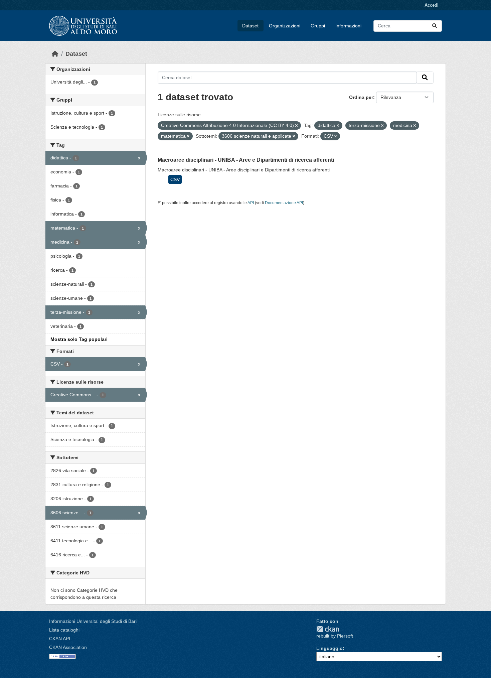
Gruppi (318, 25)
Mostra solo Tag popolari (79, 339)
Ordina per (361, 97)
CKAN (327, 629)
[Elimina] (296, 126)
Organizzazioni (284, 25)
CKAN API (59, 638)
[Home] (55, 53)
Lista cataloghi (64, 630)
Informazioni (348, 25)
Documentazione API (284, 202)
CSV (175, 179)
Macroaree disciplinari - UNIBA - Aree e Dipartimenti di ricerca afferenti (246, 160)
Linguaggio (329, 648)
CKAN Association (68, 647)
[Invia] (434, 26)
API (251, 202)
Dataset (250, 25)
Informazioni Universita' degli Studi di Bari (93, 621)
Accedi (432, 5)
